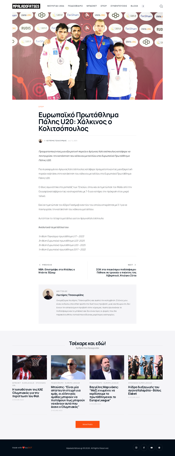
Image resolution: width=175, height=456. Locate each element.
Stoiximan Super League (140, 383)
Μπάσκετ (16, 383)
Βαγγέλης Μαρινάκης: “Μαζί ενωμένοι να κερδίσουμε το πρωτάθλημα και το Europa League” (104, 393)
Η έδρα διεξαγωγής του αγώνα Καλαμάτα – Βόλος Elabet (144, 390)
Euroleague (28, 383)
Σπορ (41, 107)
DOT (30, 447)
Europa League (72, 383)
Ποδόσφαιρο (57, 383)
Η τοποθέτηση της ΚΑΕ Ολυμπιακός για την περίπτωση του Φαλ (27, 393)
